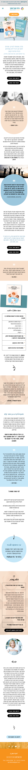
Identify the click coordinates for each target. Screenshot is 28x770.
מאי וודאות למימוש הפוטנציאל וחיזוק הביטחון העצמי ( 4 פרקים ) (15, 337)
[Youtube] (15, 746)
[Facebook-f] (12, 746)
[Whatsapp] (19, 746)
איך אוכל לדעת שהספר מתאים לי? (15, 625)
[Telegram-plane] (8, 746)
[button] (2, 30)
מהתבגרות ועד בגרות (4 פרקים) (15, 348)
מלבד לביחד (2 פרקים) (17, 343)
